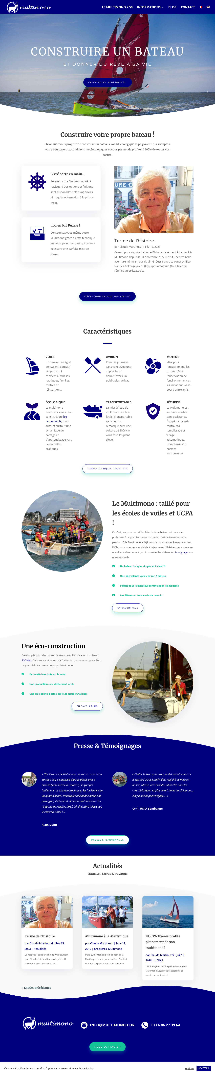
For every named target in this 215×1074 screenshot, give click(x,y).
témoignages (181, 552)
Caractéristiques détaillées (107, 468)
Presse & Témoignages (107, 840)
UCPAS (159, 960)
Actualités (40, 949)
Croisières (100, 949)
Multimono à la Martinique (106, 936)
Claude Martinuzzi (130, 247)
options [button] (189, 1068)
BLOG (172, 7)
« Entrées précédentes (36, 987)
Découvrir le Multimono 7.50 (107, 296)
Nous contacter (107, 1046)
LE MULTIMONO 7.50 (117, 7)
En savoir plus (127, 608)
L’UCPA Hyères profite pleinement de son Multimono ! (163, 942)
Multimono (115, 949)
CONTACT (188, 7)
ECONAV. (27, 660)
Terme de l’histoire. (134, 240)
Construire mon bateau (107, 82)
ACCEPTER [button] (204, 1068)
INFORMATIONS (149, 7)
